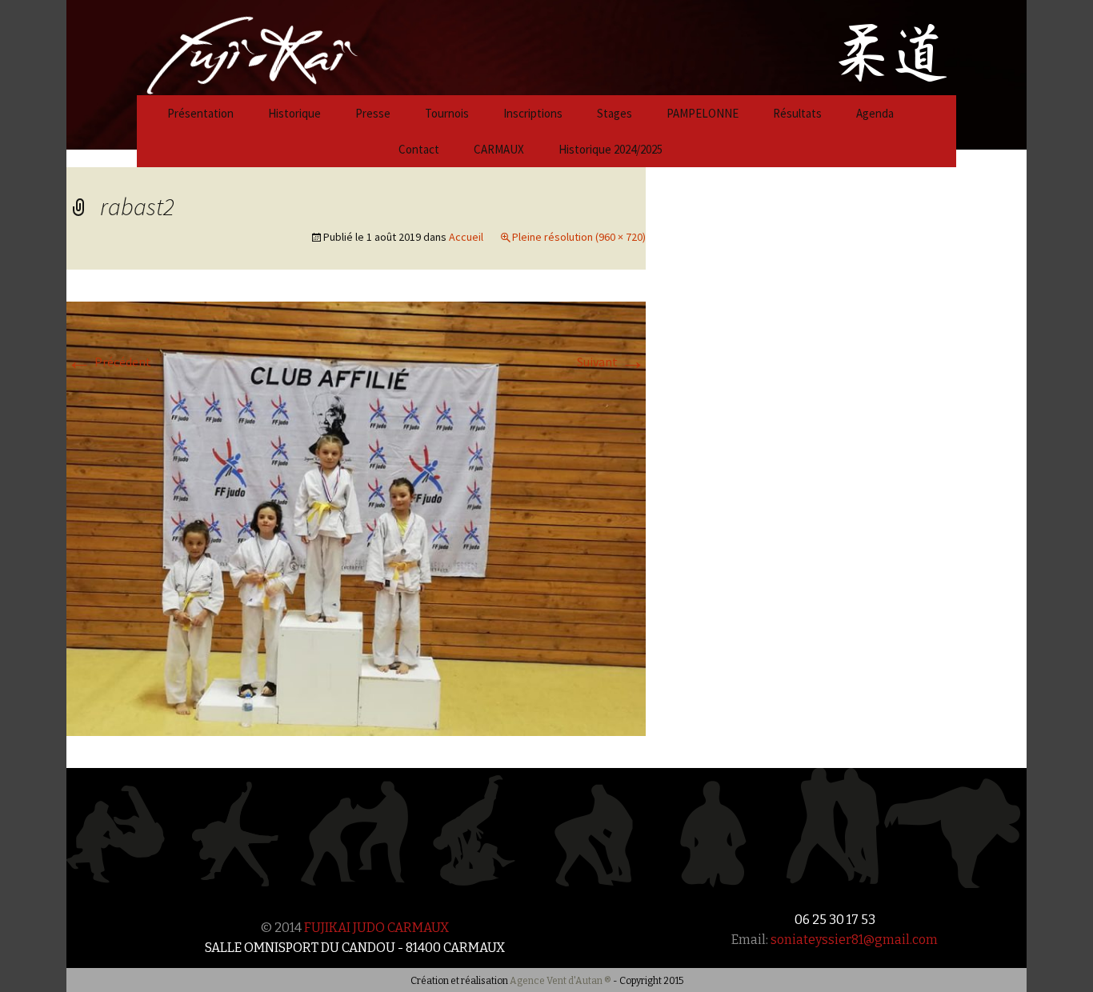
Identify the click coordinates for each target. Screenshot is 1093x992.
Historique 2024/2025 (611, 149)
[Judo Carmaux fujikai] (212, 46)
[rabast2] (356, 517)
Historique (294, 113)
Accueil (466, 237)
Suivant (611, 362)
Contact (418, 149)
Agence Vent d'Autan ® (560, 980)
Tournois (447, 113)
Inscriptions (533, 113)
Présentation (200, 113)
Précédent (108, 362)
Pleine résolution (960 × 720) (579, 237)
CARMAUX (499, 149)
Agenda (875, 113)
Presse (372, 113)
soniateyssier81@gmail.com (854, 939)
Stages (614, 113)
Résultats (797, 113)
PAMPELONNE (703, 113)
